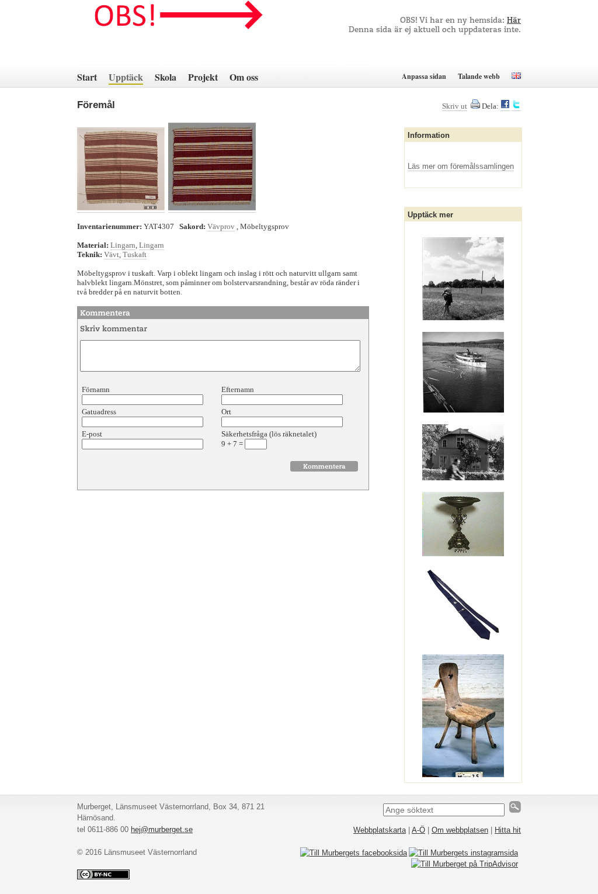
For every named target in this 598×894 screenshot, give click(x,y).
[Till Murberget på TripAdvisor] (464, 864)
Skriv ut (454, 106)
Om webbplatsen (460, 830)
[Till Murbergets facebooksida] (353, 852)
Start (87, 77)
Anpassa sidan (424, 76)
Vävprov (221, 226)
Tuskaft (135, 254)
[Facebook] (505, 106)
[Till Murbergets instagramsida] (463, 852)
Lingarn (122, 245)
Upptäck (126, 77)
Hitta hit (508, 830)
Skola (165, 77)
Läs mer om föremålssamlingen (461, 166)
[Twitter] (516, 106)
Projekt (203, 77)
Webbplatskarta (379, 830)
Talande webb (479, 76)
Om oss (244, 77)
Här (514, 21)
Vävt (111, 254)
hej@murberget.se (162, 829)
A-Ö (418, 830)
